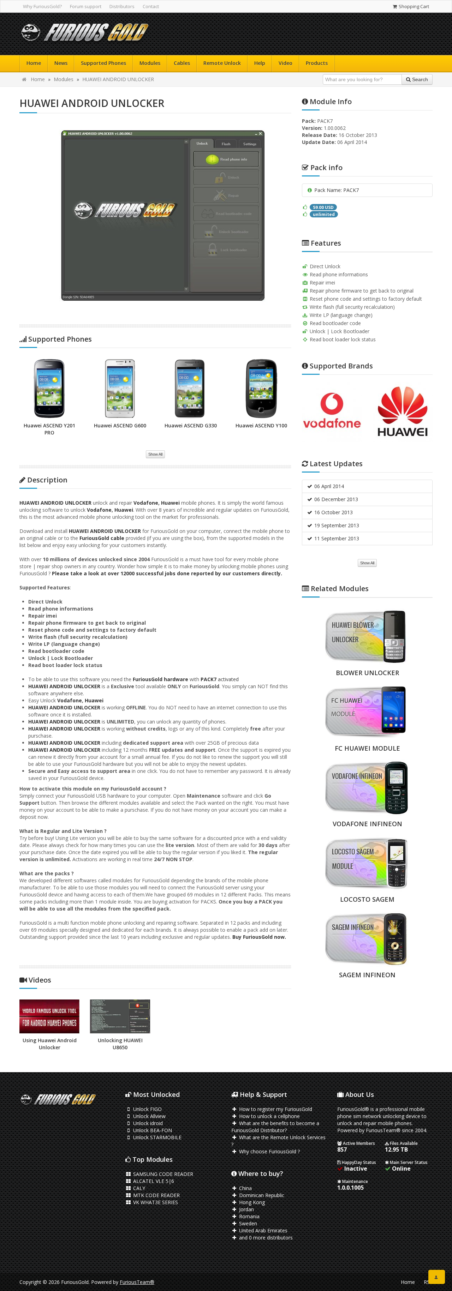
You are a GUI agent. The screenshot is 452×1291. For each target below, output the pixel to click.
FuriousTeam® (137, 1282)
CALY (138, 1188)
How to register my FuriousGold (275, 1109)
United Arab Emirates (262, 1230)
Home (33, 63)
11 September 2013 (336, 538)
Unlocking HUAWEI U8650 (120, 1044)
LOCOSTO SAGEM (367, 899)
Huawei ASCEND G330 (191, 425)
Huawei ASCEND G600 (120, 425)
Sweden (247, 1223)
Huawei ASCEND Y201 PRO (49, 429)
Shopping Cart (413, 6)
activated (227, 679)
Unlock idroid (147, 1123)
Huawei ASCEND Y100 (261, 425)
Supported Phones (103, 63)
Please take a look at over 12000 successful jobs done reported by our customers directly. (167, 573)
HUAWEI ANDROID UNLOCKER (118, 79)
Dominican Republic (261, 1195)
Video (285, 63)
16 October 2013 (333, 512)
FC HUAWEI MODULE (367, 748)
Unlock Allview (149, 1116)
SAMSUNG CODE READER (162, 1174)
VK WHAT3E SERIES (155, 1202)
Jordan (246, 1209)
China (245, 1188)
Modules (149, 63)
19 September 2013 (336, 525)
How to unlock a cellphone (269, 1116)
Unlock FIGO (147, 1109)
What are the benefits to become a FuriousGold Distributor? (275, 1127)
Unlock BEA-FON (152, 1130)
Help (259, 63)
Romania (249, 1216)
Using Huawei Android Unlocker (50, 1044)
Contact (151, 6)
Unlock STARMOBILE (157, 1137)
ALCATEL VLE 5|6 (153, 1181)
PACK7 (208, 679)
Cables (182, 63)
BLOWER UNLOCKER (367, 672)
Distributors (122, 6)
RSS (428, 1282)
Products (317, 63)
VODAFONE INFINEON (367, 823)
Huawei (170, 502)
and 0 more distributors (265, 1237)
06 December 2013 (335, 499)
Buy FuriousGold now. (259, 936)
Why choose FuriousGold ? (269, 1151)
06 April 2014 (328, 486)
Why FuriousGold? (42, 6)
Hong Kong (251, 1202)
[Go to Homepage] (84, 34)
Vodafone (145, 502)
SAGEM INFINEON (367, 975)
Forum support (85, 6)
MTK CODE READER (156, 1195)
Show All (155, 454)
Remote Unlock (222, 63)
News (60, 63)
